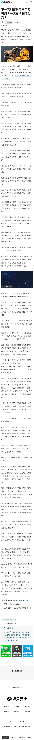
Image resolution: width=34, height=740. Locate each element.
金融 (2, 26)
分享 (30, 737)
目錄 (5, 737)
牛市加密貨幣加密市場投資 (9, 619)
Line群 (23, 737)
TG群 (15, 737)
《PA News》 (24, 600)
